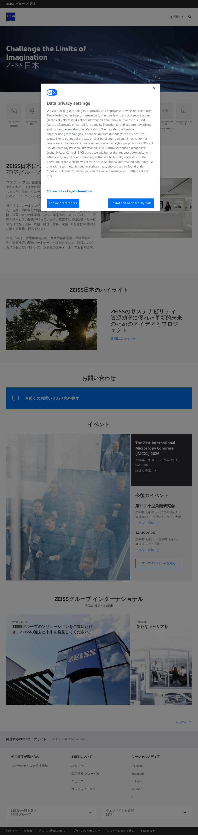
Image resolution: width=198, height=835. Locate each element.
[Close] (154, 88)
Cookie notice (57, 191)
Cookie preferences (63, 203)
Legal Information (79, 191)
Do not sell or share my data (131, 203)
